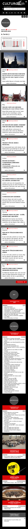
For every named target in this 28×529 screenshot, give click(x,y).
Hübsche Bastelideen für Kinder (11, 318)
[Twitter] (5, 34)
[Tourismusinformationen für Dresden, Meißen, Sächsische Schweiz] (9, 13)
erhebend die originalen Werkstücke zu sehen (14, 358)
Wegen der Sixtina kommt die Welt (12, 366)
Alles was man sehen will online (11, 314)
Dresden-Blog (14, 408)
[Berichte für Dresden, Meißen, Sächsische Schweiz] (24, 13)
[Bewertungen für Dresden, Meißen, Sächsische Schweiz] (21, 13)
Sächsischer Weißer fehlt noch (11, 367)
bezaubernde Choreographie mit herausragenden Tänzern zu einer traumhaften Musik (14, 347)
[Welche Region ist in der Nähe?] (12, 13)
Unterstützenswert (8, 306)
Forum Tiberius (14, 515)
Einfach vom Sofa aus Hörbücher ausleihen (13, 315)
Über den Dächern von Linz (10, 382)
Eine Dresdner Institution (9, 371)
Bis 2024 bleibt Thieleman (10, 344)
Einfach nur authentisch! (9, 308)
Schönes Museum (8, 392)
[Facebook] (3, 34)
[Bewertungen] (23, 481)
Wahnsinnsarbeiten (8, 388)
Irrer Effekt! (6, 316)
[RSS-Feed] (24, 17)
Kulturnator (14, 334)
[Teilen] (27, 17)
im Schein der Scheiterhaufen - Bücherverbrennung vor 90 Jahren (11, 353)
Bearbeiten (20, 282)
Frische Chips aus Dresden (10, 413)
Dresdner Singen (14, 451)
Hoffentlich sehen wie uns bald (11, 387)
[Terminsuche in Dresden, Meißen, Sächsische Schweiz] (6, 13)
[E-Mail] (8, 34)
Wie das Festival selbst (9, 389)
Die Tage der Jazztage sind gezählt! (12, 338)
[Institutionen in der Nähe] (19, 481)
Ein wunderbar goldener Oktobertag (12, 364)
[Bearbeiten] (22, 17)
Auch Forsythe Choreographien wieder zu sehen (14, 383)
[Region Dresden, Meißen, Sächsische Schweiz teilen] (18, 13)
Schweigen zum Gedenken (10, 423)
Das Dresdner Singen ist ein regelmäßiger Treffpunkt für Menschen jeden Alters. (13, 457)
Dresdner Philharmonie (14, 502)
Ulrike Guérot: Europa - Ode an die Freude (13, 482)
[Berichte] (24, 337)
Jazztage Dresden (14, 477)
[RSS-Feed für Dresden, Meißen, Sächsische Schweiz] (15, 13)
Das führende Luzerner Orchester (11, 391)
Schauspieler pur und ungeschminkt (12, 311)
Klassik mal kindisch (8, 374)
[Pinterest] (6, 34)
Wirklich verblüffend (8, 357)
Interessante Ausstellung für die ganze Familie (14, 313)
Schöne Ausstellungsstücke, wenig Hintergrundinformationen (11, 385)
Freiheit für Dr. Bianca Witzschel (11, 417)
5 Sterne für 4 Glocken (9, 369)
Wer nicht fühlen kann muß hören (11, 427)
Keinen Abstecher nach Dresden (11, 412)
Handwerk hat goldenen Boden (11, 381)
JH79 (14, 302)
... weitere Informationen (10, 83)
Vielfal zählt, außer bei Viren (10, 379)
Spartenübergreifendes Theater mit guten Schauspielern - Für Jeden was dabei (13, 310)
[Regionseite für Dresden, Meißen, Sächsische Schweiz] (3, 13)
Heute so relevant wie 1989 (10, 378)
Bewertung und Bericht (12, 29)
